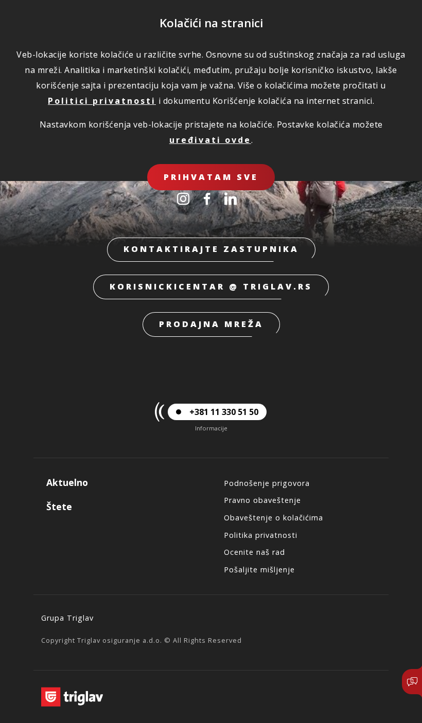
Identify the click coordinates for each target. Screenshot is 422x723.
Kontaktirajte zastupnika (211, 249)
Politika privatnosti (260, 535)
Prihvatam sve (211, 177)
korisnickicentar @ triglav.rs (211, 286)
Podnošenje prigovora (267, 483)
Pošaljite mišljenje (259, 569)
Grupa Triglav (67, 618)
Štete (59, 506)
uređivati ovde (210, 140)
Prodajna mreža (211, 324)
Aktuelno (67, 482)
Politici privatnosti (102, 100)
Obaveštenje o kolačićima (273, 517)
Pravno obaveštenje (262, 500)
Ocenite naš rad (254, 552)
